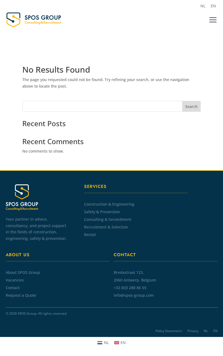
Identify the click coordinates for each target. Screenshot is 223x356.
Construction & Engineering (109, 204)
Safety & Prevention (102, 211)
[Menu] (212, 19)
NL (206, 331)
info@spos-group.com (134, 295)
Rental (90, 234)
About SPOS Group (23, 272)
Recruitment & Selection (106, 227)
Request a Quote (21, 295)
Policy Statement (169, 331)
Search (191, 106)
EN (215, 331)
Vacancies (15, 280)
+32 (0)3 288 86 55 (130, 287)
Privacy (192, 331)
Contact (13, 287)
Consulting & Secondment (107, 219)
